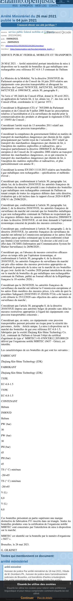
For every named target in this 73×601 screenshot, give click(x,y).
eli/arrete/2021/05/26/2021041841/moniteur (25, 46)
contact (54, 5)
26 (38, 16)
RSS (15, 5)
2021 (52, 16)
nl (68, 1)
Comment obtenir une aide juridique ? (37, 24)
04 (18, 20)
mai (44, 16)
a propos (26, 5)
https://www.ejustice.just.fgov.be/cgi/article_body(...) (32, 49)
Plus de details (44, 598)
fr (61, 1)
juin (24, 20)
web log (41, 5)
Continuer (27, 597)
